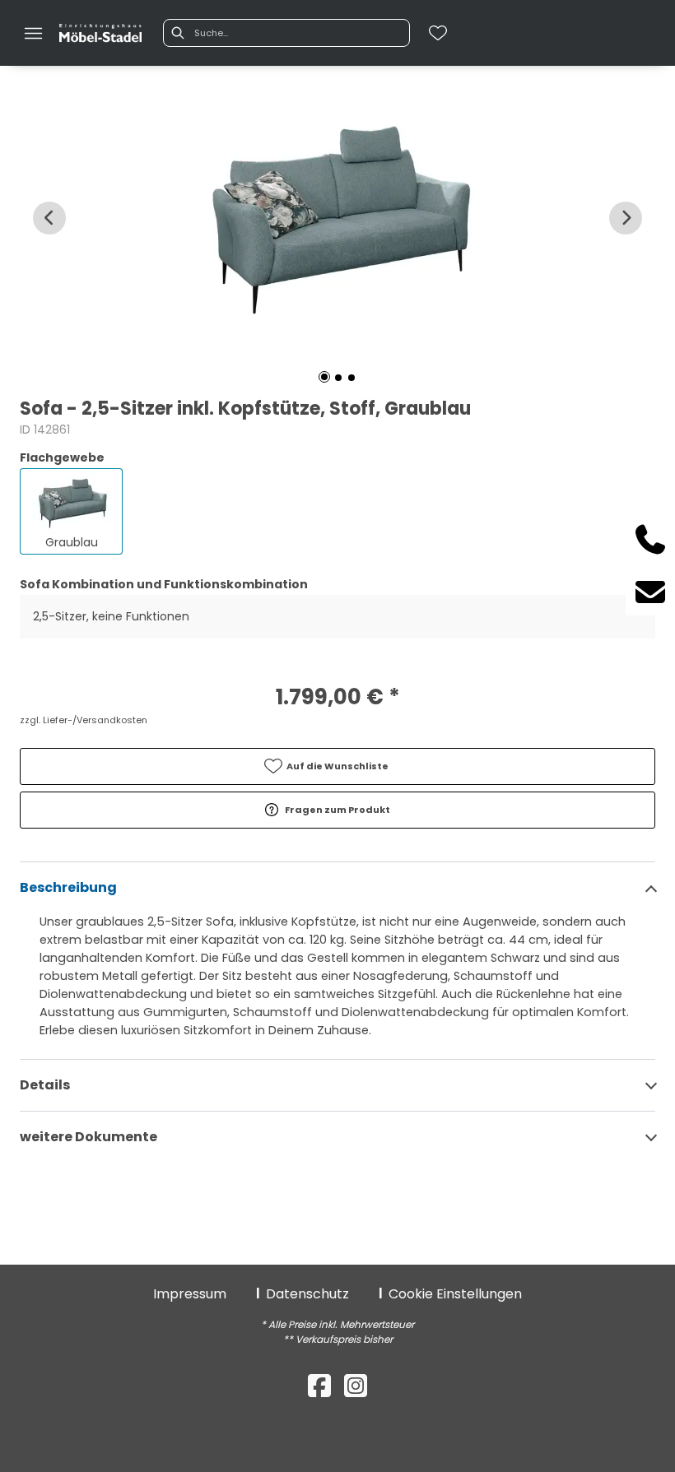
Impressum (189, 1293)
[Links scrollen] (49, 218)
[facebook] (319, 1386)
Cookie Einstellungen (455, 1293)
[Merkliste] (438, 33)
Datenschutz (307, 1293)
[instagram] (355, 1386)
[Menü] (33, 33)
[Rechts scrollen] (625, 218)
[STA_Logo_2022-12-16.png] (100, 34)
